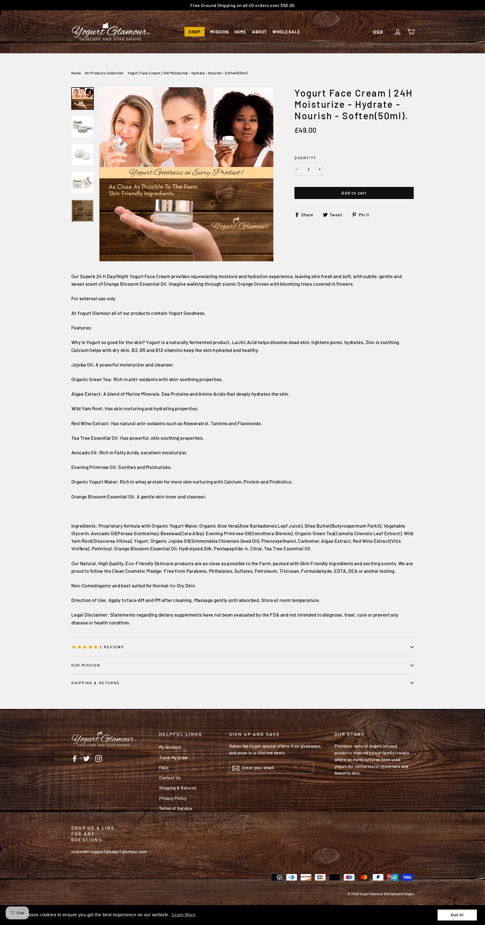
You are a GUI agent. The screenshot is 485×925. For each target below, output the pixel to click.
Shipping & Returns (95, 683)
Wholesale (287, 31)
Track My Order (174, 757)
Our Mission (85, 665)
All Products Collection (104, 73)
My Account (170, 747)
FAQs (164, 767)
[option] (186, 174)
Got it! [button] (457, 915)
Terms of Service (175, 808)
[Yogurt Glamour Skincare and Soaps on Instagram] (98, 758)
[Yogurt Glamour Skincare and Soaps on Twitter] (86, 758)
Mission (219, 31)
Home (240, 31)
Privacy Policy (173, 798)
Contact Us (170, 777)
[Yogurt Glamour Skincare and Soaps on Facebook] (74, 758)
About (259, 31)
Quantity (305, 157)
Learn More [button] (184, 914)
